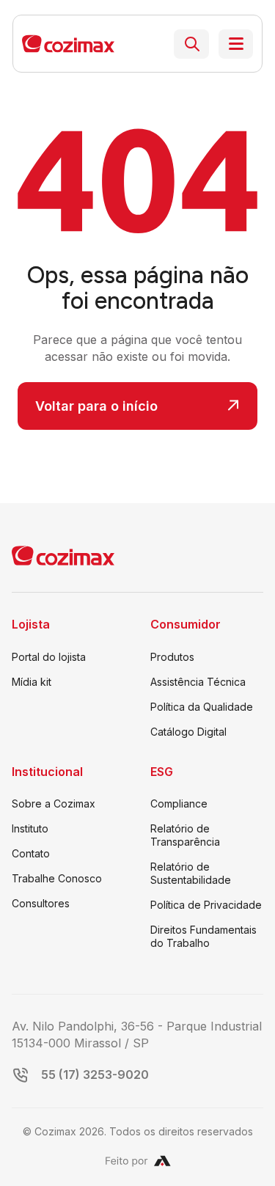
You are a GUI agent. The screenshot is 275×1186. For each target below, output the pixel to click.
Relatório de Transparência (185, 835)
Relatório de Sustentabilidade (190, 873)
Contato (31, 853)
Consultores (41, 903)
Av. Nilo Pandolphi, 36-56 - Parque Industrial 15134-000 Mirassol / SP (137, 1034)
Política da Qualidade (201, 706)
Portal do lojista (49, 657)
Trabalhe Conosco (57, 878)
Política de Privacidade (206, 904)
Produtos (172, 657)
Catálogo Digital (188, 731)
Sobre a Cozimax (53, 803)
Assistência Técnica (198, 682)
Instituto (30, 828)
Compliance (179, 803)
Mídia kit (31, 682)
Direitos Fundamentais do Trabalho (203, 936)
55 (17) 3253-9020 (95, 1074)
